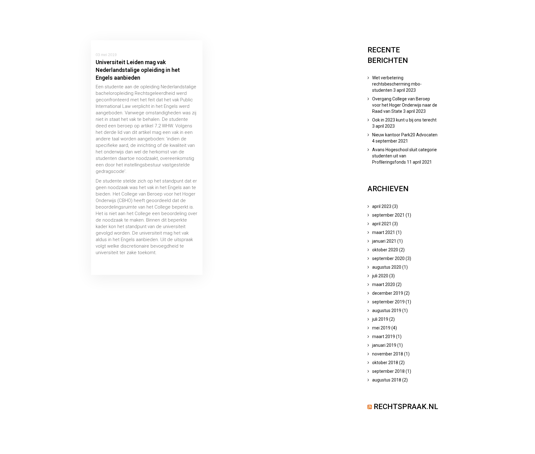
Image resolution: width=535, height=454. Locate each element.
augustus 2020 (386, 267)
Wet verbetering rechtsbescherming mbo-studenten (397, 84)
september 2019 (388, 301)
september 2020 (388, 258)
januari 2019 (384, 345)
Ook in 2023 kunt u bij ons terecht (404, 119)
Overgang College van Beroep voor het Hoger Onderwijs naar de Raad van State (404, 105)
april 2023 (381, 206)
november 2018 (387, 353)
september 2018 (388, 371)
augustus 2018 (386, 379)
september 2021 (388, 215)
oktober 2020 (385, 249)
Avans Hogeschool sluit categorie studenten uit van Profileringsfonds (404, 156)
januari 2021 (384, 241)
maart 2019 (383, 336)
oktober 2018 (385, 362)
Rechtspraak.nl (406, 406)
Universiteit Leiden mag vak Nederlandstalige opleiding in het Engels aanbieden (138, 70)
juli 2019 (380, 319)
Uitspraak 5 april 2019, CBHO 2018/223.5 (136, 262)
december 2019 (387, 293)
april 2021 (381, 223)
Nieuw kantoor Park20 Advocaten (404, 134)
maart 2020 (383, 284)
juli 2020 (380, 275)
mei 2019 (381, 327)
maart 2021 (383, 232)
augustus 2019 (386, 310)
